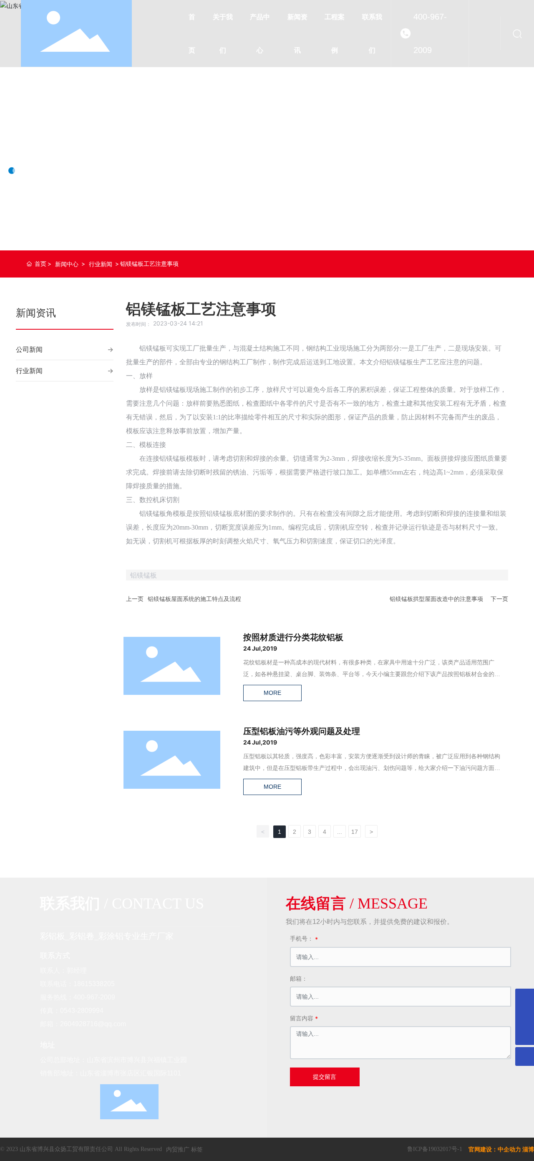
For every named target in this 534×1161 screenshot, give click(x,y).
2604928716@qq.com (93, 1023)
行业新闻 (100, 264)
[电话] (524, 998)
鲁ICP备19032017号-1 (434, 1149)
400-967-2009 (430, 33)
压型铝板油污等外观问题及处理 (301, 731)
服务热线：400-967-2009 (77, 997)
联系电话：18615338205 (77, 983)
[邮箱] (524, 1016)
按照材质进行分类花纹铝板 (293, 637)
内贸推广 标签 (184, 1149)
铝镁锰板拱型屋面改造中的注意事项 (436, 598)
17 (354, 831)
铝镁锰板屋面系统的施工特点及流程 (194, 598)
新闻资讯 (41, 144)
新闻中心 (66, 264)
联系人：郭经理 (63, 970)
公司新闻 (29, 349)
